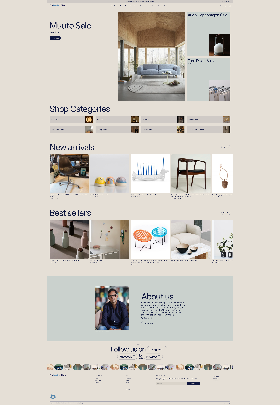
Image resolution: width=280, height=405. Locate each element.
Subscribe (193, 383)
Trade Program (159, 6)
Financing (128, 389)
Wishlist (96, 384)
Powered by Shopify (79, 403)
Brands (151, 6)
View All (226, 147)
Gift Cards (97, 382)
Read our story (148, 323)
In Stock (141, 6)
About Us (97, 378)
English (225, 1)
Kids (135, 6)
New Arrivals (114, 6)
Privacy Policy (128, 384)
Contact (166, 6)
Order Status (128, 378)
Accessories (128, 6)
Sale (146, 6)
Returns (127, 382)
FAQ (126, 387)
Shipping (127, 380)
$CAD (229, 1)
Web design (227, 403)
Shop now (55, 38)
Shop (121, 6)
